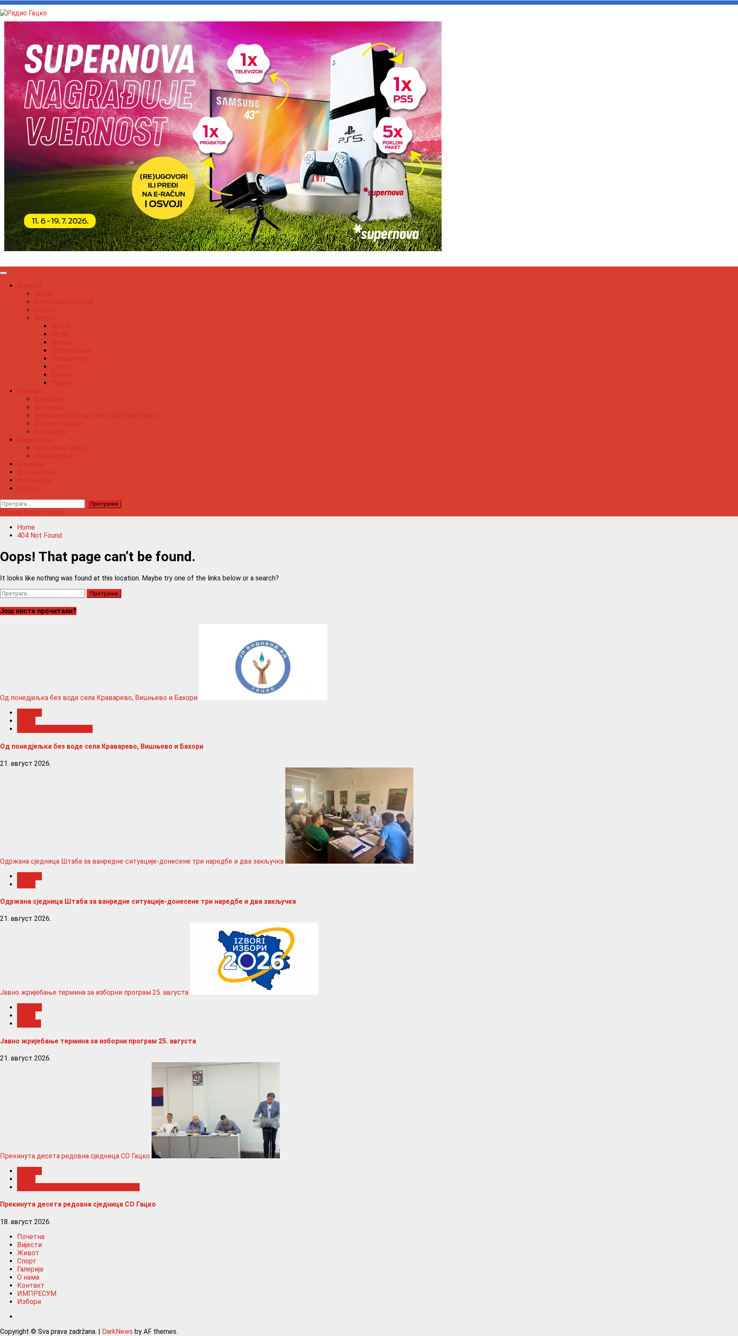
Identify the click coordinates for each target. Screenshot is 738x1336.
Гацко (43, 294)
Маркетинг (35, 440)
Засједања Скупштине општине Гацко (95, 415)
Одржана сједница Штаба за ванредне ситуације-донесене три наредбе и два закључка (142, 861)
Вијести (29, 285)
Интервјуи (50, 432)
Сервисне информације (55, 729)
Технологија (70, 359)
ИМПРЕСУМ (36, 1293)
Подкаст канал (58, 423)
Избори (29, 488)
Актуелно (49, 407)
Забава (62, 342)
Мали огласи (54, 456)
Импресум (34, 480)
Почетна (30, 1237)
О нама (28, 1277)
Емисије (30, 391)
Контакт (30, 1285)
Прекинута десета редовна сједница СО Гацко (75, 1156)
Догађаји (48, 399)
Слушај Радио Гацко (32, 512)
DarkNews (117, 1331)
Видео (61, 383)
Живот (45, 318)
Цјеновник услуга (62, 448)
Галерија (30, 464)
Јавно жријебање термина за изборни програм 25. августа (94, 992)
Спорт (60, 367)
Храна (60, 326)
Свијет (45, 310)
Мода (59, 334)
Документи (35, 472)
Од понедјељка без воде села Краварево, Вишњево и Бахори (98, 698)
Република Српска (63, 302)
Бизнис (63, 375)
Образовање (71, 350)
